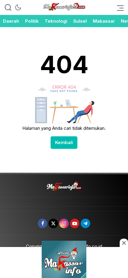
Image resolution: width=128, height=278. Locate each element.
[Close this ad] (124, 243)
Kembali (64, 142)
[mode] (18, 7)
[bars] (118, 7)
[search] (8, 7)
